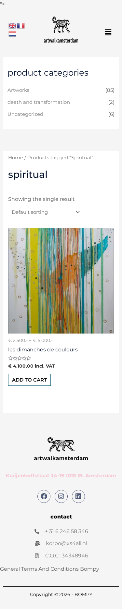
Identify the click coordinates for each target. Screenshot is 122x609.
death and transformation (38, 102)
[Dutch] (12, 33)
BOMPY (83, 594)
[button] (108, 32)
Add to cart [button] (29, 380)
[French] (21, 25)
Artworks (18, 90)
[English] (12, 25)
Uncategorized (25, 114)
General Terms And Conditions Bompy (49, 569)
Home (15, 158)
